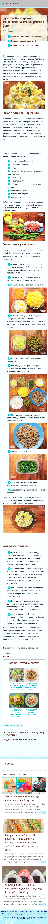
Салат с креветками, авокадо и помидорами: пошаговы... (16, 712)
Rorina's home (13, 3)
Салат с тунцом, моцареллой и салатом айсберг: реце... (31, 686)
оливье (6, 725)
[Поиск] (45, 3)
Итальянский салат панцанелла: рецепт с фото (31, 711)
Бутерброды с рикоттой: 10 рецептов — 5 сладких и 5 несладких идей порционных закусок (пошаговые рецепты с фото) (21, 843)
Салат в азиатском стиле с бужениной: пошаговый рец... (16, 686)
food (13, 725)
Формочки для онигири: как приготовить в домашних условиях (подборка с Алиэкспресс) (24, 888)
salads (19, 725)
